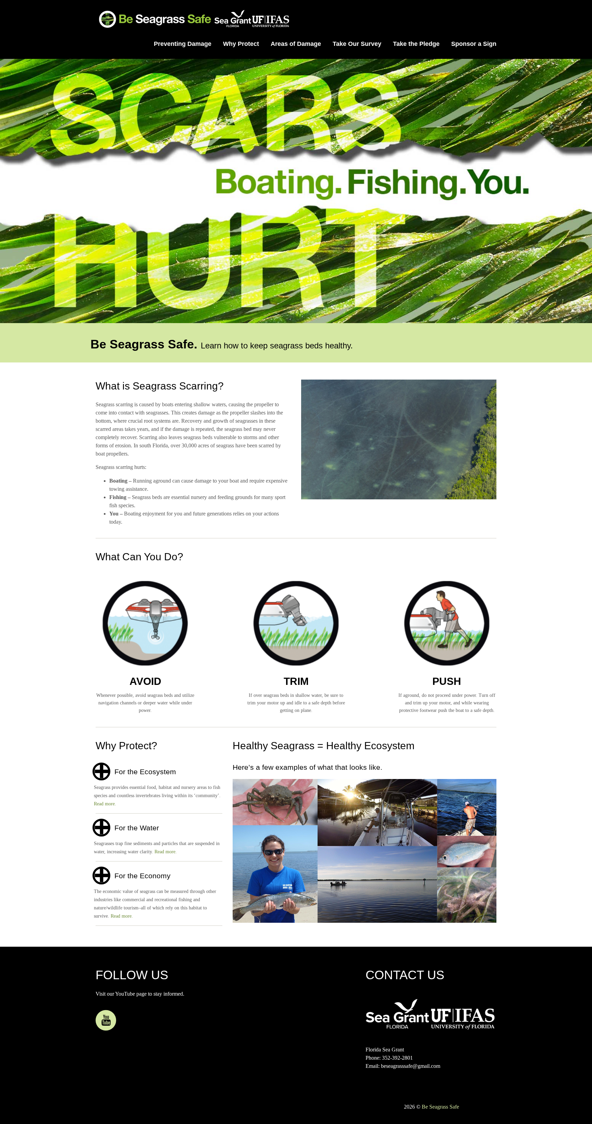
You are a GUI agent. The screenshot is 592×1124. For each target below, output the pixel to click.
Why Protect (241, 43)
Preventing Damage (182, 43)
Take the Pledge (416, 43)
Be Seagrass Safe (440, 1107)
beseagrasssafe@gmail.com (410, 1066)
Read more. (105, 803)
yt (106, 1020)
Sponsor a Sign (473, 43)
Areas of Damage (296, 43)
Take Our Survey (357, 43)
